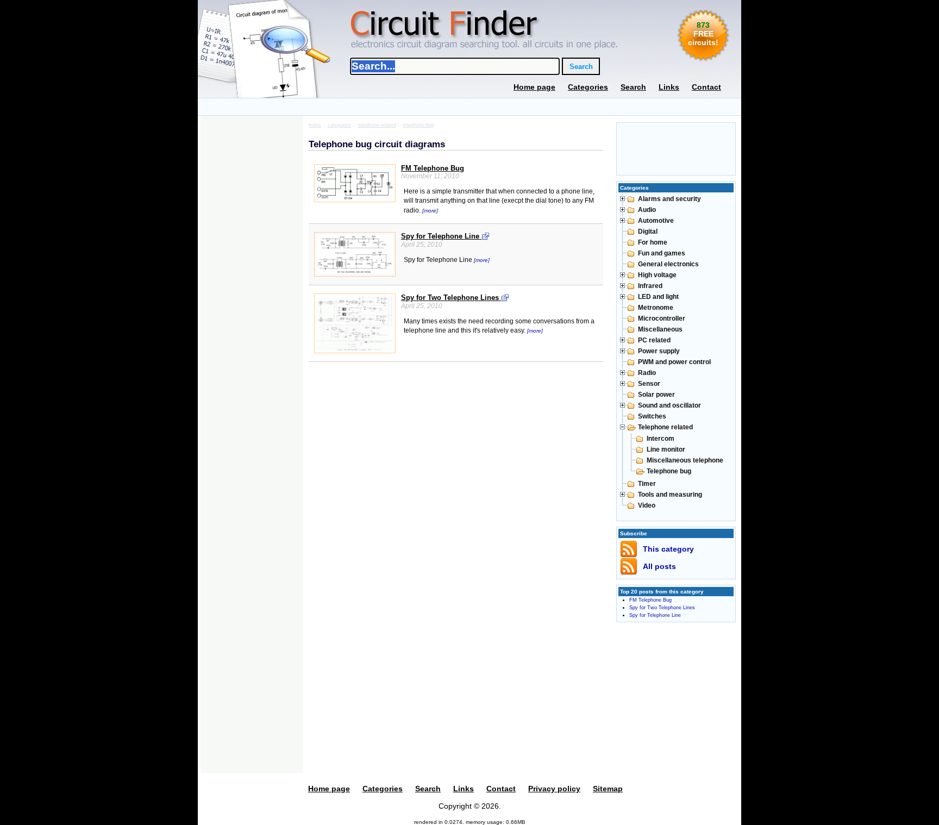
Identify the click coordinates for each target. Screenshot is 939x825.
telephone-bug (418, 125)
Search (633, 87)
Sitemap (608, 788)
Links (669, 87)
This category (668, 549)
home (315, 125)
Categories (588, 87)
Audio (647, 210)
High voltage (657, 275)
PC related (654, 340)
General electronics (668, 264)
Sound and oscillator (669, 405)
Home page (534, 87)
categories (339, 125)
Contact (706, 87)
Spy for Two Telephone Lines (451, 297)
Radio (647, 373)
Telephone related (665, 427)
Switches (652, 416)
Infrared (650, 286)
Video (646, 505)
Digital (648, 231)
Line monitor (666, 449)
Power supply (659, 351)
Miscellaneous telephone (685, 460)
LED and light (658, 297)
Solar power (656, 394)
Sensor (649, 384)
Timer (647, 484)
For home (652, 242)
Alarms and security (669, 199)
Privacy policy (554, 788)
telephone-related (377, 125)
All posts (659, 566)
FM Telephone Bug (432, 168)
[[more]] (430, 204)
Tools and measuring (670, 494)
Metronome (655, 307)
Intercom (660, 438)
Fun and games (661, 253)
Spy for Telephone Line (441, 236)
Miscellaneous (660, 329)
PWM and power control (674, 362)
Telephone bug (669, 471)
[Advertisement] (469, 107)
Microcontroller (661, 318)
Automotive (656, 220)
